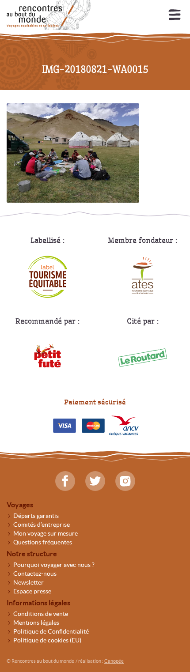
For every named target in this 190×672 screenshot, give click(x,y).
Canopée (114, 661)
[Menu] (174, 15)
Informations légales (38, 603)
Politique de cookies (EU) (47, 640)
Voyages (20, 505)
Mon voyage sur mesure (45, 533)
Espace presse (32, 591)
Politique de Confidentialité (51, 631)
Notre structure (32, 554)
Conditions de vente (40, 613)
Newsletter (28, 582)
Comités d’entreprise (41, 524)
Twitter (95, 481)
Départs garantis (36, 515)
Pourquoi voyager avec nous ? (54, 564)
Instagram (125, 481)
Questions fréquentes (42, 542)
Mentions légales (36, 622)
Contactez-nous (35, 573)
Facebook (65, 481)
